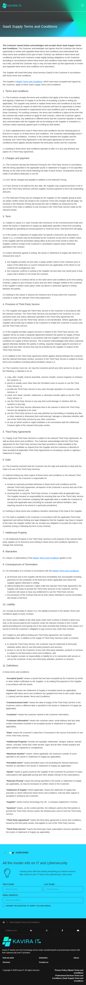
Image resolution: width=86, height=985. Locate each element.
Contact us (43, 962)
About (76, 958)
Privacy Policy (61, 970)
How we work (8, 958)
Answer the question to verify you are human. (28, 906)
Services (6, 962)
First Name (9, 884)
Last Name (49, 884)
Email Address (11, 895)
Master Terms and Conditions (29, 82)
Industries (43, 958)
